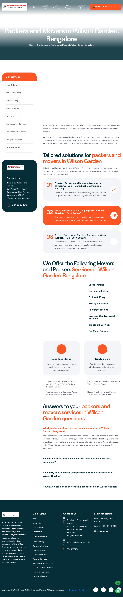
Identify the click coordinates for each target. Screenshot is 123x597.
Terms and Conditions (78, 590)
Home (35, 7)
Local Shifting (11, 85)
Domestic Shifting (13, 92)
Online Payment (69, 7)
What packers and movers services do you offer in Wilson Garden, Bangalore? (76, 429)
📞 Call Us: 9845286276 (103, 7)
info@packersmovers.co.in (18, 198)
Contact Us (81, 7)
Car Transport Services (16, 132)
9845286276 (19, 204)
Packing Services (13, 116)
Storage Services (13, 108)
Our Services (56, 7)
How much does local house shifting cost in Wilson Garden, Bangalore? (77, 460)
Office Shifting (12, 100)
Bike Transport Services (16, 124)
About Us (45, 7)
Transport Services (14, 139)
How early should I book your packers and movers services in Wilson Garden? (78, 474)
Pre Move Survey (13, 147)
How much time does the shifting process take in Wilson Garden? (80, 486)
